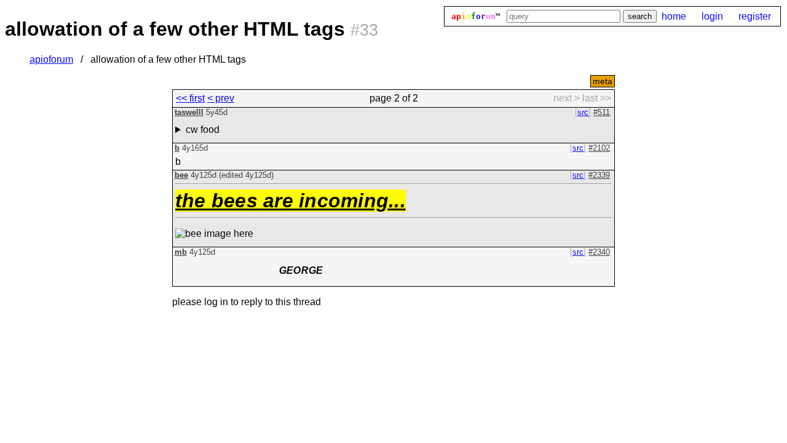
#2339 (599, 175)
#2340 (599, 252)
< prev (220, 98)
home (674, 16)
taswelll (189, 112)
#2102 (599, 148)
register (754, 16)
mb (181, 252)
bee (181, 175)
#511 (601, 112)
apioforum (51, 59)
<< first (190, 98)
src (582, 112)
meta (602, 81)
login (712, 16)
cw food (202, 129)
